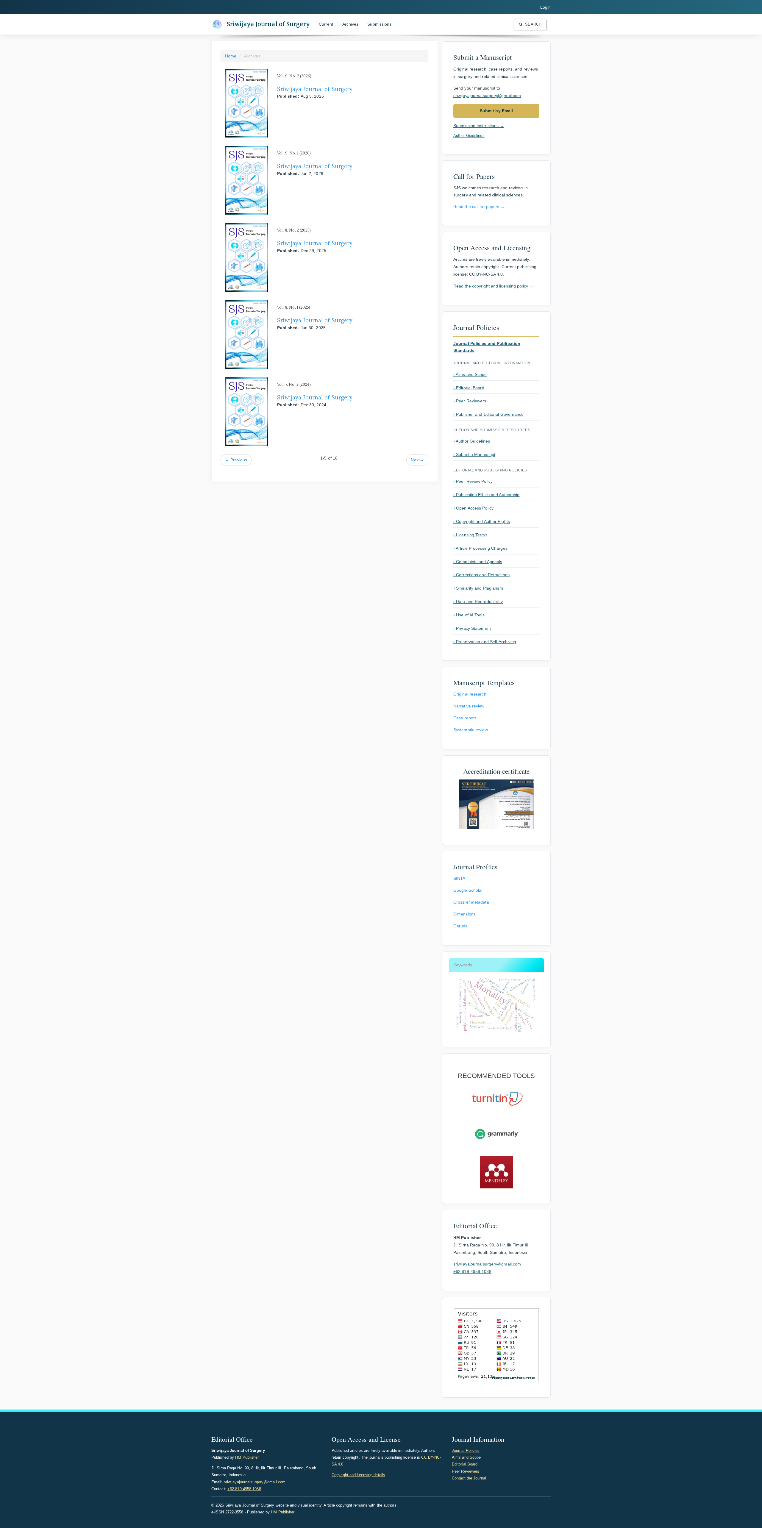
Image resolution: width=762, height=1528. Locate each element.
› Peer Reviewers (469, 401)
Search (532, 24)
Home (230, 56)
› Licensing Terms (470, 534)
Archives (350, 24)
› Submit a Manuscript (474, 454)
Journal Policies (466, 1450)
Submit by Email (496, 110)
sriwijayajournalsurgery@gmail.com (487, 95)
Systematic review (470, 729)
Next (417, 459)
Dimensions (464, 914)
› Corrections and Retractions (481, 574)
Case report (464, 717)
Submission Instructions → (478, 125)
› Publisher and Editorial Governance (488, 414)
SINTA (459, 878)
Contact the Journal (469, 1478)
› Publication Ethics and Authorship (486, 494)
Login (545, 7)
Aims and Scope (466, 1457)
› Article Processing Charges (480, 548)
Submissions (379, 24)
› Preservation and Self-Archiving (484, 641)
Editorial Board (465, 1464)
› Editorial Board (468, 387)
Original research (469, 694)
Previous (236, 459)
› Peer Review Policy (473, 481)
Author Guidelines (469, 135)
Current (326, 24)
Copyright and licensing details (358, 1475)
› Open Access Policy (473, 508)
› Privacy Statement (472, 628)
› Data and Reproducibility (478, 601)
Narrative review (469, 706)
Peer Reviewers (465, 1471)
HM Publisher (247, 1457)
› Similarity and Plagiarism (478, 588)
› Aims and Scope (470, 374)
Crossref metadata (471, 902)
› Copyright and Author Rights (481, 521)
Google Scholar (468, 890)
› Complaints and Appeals (477, 561)
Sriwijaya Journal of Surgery (268, 24)
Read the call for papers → (479, 206)
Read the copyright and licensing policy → (493, 286)
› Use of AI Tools (469, 615)
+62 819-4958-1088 (472, 1271)
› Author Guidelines (471, 441)
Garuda (460, 926)
